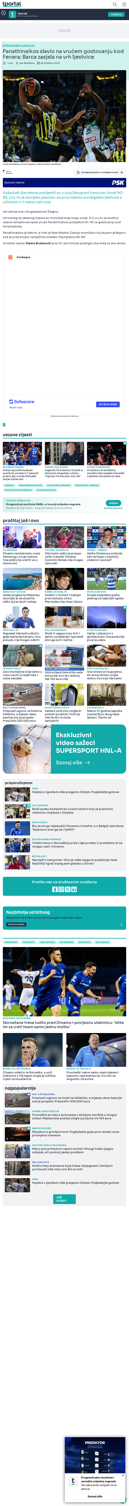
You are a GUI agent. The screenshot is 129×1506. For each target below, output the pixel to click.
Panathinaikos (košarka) (18, 490)
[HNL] (64, 749)
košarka (9, 485)
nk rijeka (84, 942)
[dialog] (95, 1469)
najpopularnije (20, 1088)
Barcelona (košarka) (58, 485)
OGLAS (64, 31)
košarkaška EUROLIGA (30, 485)
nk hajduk (102, 942)
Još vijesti (61, 1199)
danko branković (46, 490)
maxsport (11, 942)
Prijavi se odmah (16, 924)
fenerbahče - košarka (87, 485)
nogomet (29, 942)
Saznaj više (95, 1496)
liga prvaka (47, 942)
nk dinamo (66, 942)
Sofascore (74, 416)
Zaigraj (113, 503)
